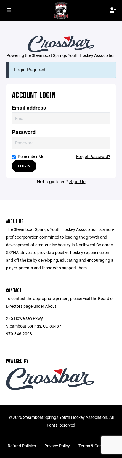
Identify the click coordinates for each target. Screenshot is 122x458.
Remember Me (31, 156)
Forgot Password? (93, 156)
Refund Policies (22, 446)
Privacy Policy (57, 446)
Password (24, 132)
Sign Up (77, 181)
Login (24, 166)
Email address (29, 107)
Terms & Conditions (96, 446)
